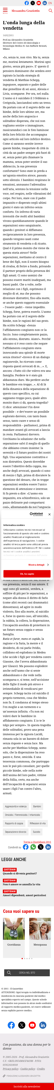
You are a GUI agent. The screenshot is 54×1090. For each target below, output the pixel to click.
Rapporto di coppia (14, 823)
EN (50, 3)
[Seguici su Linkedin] (44, 2)
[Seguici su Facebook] (26, 2)
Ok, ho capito (27, 573)
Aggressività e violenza (16, 806)
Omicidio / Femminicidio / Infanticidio (22, 814)
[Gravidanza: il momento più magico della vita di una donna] (14, 929)
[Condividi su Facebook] (26, 846)
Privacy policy (10, 1068)
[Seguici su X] (32, 2)
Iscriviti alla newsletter (27, 1086)
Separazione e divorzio (15, 831)
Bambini (37, 806)
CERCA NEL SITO (27, 972)
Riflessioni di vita (38, 823)
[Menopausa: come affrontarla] (40, 929)
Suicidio (36, 831)
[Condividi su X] (41, 846)
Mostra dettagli (36, 564)
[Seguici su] (38, 2)
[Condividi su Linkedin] (48, 846)
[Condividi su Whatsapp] (33, 846)
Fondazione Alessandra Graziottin (23, 1076)
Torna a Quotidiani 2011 (37, 842)
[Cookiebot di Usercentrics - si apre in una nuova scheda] (31, 514)
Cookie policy (27, 1068)
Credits (41, 1068)
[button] (22, 958)
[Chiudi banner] (49, 514)
